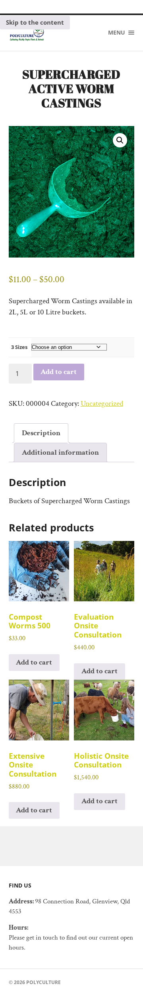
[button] (120, 140)
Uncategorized (102, 404)
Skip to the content (35, 22)
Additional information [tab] (60, 452)
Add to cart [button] (34, 662)
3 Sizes (19, 347)
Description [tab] (41, 433)
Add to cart (59, 372)
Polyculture (43, 982)
